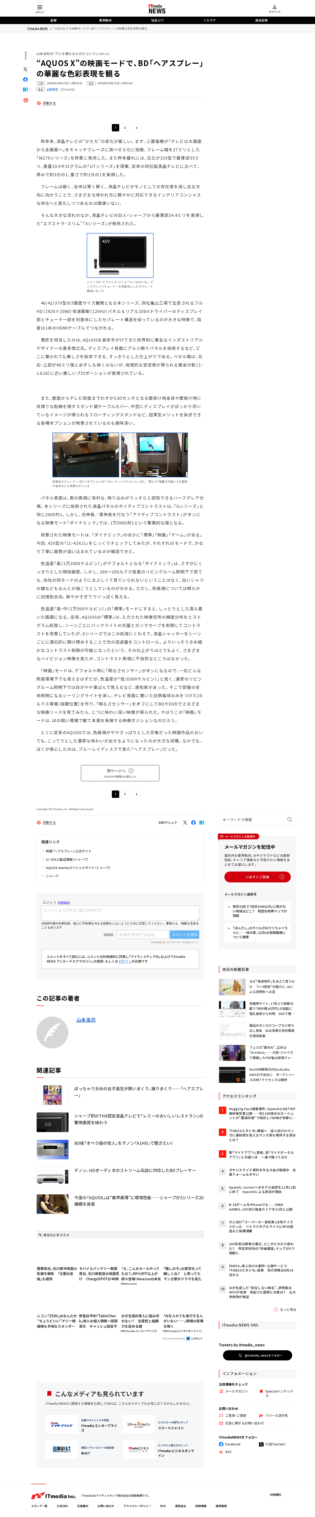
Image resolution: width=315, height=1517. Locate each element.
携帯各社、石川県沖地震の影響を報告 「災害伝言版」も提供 (57, 1273)
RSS (163, 1506)
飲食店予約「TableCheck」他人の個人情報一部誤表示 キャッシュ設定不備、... (98, 1321)
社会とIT (157, 20)
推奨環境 (221, 1506)
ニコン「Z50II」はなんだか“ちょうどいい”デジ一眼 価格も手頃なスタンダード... (57, 1321)
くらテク (209, 20)
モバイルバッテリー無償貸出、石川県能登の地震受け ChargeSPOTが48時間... (99, 1274)
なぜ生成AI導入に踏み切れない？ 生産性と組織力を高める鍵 (140, 1321)
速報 (53, 20)
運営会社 (180, 1506)
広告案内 (82, 1506)
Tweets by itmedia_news (242, 1344)
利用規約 (275, 1494)
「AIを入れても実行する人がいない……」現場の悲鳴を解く (183, 1321)
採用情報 (200, 1506)
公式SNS (62, 1506)
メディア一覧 (39, 1506)
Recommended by (174, 1338)
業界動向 (105, 20)
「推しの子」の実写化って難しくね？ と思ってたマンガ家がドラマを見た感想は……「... (182, 1274)
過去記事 (261, 20)
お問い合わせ (106, 1506)
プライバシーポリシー (137, 1506)
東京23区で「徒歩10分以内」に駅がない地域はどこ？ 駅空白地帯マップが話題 (260, 911)
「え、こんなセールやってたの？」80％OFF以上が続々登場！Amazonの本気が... (141, 1274)
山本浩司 (86, 1020)
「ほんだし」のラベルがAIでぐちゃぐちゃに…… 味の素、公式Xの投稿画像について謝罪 (260, 932)
